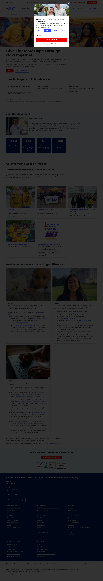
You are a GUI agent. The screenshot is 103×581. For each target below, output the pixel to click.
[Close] (68, 4)
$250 (55, 31)
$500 (63, 31)
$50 (39, 31)
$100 (47, 31)
